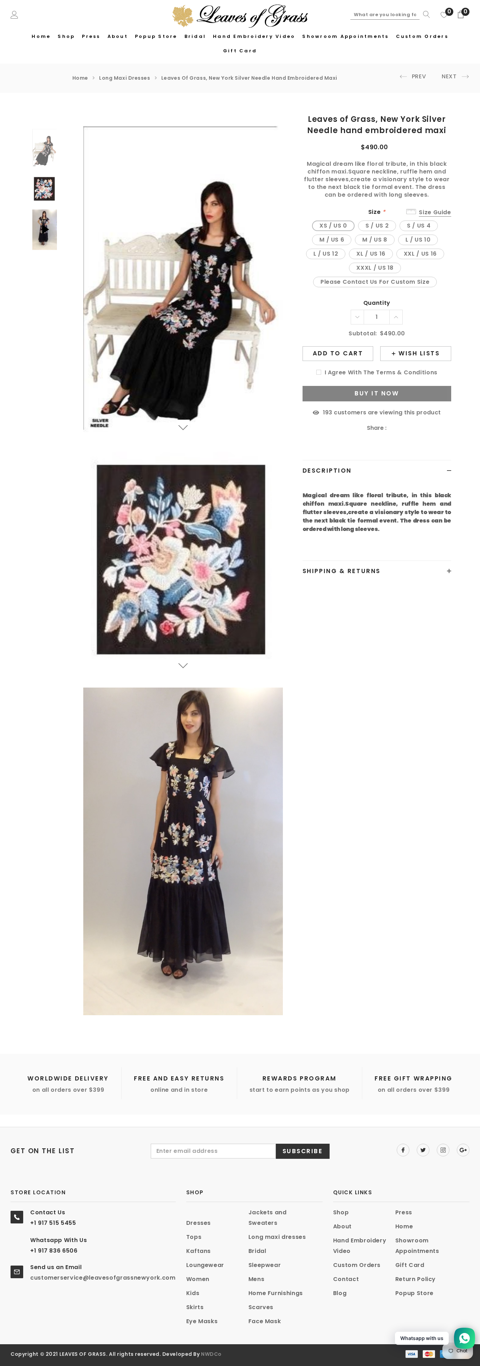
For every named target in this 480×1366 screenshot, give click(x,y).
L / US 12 (325, 254)
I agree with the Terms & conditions (381, 372)
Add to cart (338, 353)
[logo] (240, 15)
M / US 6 (331, 240)
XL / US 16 (370, 254)
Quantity (376, 303)
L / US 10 (418, 240)
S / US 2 (377, 226)
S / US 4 (418, 226)
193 (327, 412)
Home (80, 77)
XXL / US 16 (420, 254)
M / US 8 (374, 240)
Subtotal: (363, 333)
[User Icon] (14, 14)
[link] (47, 148)
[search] (425, 14)
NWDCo (211, 1354)
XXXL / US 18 (375, 268)
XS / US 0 (333, 226)
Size (376, 212)
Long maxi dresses (124, 77)
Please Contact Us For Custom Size (374, 282)
